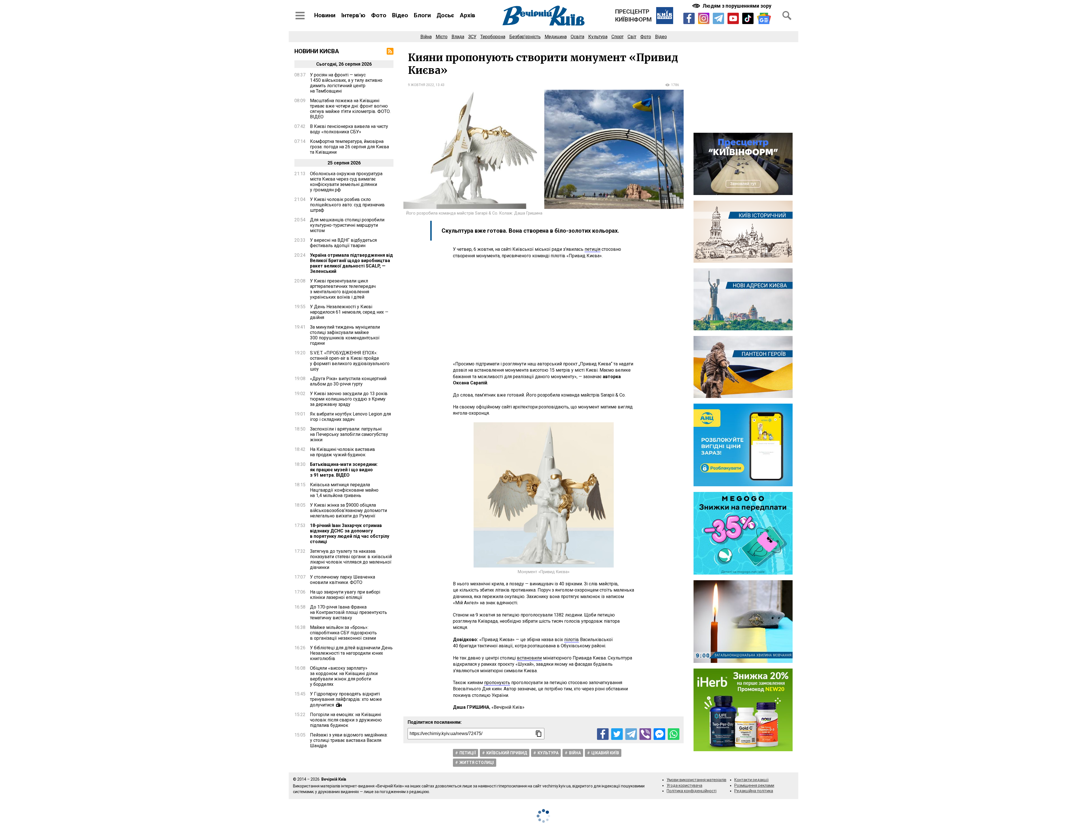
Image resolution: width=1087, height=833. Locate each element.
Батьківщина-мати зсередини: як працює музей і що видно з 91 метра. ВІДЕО (344, 470)
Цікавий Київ (605, 753)
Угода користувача (684, 785)
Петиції (467, 753)
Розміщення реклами (754, 785)
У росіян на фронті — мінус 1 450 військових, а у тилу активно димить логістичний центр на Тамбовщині (346, 83)
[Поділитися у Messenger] (659, 734)
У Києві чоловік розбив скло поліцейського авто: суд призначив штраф (347, 205)
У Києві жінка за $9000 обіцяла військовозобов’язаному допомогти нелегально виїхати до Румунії (348, 510)
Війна (426, 36)
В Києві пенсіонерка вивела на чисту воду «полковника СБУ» (349, 129)
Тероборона (492, 36)
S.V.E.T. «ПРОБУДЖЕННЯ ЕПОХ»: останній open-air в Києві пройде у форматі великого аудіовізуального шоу (350, 361)
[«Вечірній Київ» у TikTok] (748, 18)
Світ (632, 36)
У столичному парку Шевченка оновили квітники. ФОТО (342, 579)
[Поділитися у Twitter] (617, 734)
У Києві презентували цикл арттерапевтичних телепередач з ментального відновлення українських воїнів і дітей (343, 289)
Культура (597, 36)
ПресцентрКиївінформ (633, 15)
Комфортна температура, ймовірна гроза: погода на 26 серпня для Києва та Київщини (349, 147)
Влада (458, 36)
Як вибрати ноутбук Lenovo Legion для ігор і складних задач (350, 416)
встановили (529, 658)
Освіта (577, 36)
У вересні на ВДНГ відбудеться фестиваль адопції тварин (343, 242)
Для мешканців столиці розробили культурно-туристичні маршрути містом (347, 225)
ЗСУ (472, 36)
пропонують (497, 682)
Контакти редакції (751, 780)
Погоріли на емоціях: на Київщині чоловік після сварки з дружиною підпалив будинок (346, 720)
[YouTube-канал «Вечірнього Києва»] (733, 18)
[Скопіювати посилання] (538, 733)
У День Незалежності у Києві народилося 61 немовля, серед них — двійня (349, 312)
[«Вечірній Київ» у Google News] (764, 18)
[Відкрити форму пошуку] (787, 15)
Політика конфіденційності (691, 791)
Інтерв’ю (353, 15)
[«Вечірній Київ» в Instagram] (703, 18)
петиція (592, 249)
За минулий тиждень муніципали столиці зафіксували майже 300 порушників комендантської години (345, 335)
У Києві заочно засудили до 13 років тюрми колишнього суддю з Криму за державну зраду (349, 399)
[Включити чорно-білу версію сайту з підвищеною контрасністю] (732, 5)
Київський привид (506, 753)
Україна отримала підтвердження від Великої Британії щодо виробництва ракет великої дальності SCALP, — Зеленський (351, 263)
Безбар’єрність (525, 36)
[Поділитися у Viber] (645, 734)
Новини (324, 15)
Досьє (445, 15)
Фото (378, 15)
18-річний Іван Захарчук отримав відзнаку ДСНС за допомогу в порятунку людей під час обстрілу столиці (349, 533)
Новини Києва (316, 51)
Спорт (617, 36)
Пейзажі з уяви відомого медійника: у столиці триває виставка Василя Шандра (349, 740)
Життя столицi (476, 762)
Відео (400, 15)
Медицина (556, 36)
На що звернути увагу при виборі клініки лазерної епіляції (345, 594)
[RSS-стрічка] (390, 51)
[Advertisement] (543, 310)
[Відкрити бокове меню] (300, 15)
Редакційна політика (753, 791)
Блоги (422, 15)
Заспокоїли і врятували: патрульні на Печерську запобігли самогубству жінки (349, 434)
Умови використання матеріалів (696, 780)
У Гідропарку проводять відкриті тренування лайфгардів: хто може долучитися (346, 699)
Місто (442, 36)
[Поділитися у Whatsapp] (673, 734)
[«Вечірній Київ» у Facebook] (689, 18)
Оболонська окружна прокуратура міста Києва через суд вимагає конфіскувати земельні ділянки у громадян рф (346, 181)
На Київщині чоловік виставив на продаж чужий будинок (342, 452)
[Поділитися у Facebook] (603, 734)
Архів (467, 15)
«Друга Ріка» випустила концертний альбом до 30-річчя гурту (348, 381)
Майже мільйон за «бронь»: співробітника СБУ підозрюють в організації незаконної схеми (343, 633)
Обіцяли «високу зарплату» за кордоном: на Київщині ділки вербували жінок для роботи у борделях (344, 676)
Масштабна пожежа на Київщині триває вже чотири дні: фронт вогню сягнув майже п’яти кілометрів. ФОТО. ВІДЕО (350, 108)
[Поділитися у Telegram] (631, 734)
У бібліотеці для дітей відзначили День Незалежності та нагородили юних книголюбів (351, 653)
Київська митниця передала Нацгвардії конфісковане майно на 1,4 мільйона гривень (344, 490)
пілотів (571, 639)
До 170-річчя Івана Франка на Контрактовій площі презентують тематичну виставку (348, 612)
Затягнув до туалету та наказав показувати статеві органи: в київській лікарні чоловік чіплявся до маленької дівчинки (351, 559)
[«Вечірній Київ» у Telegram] (718, 18)
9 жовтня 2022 (421, 85)
